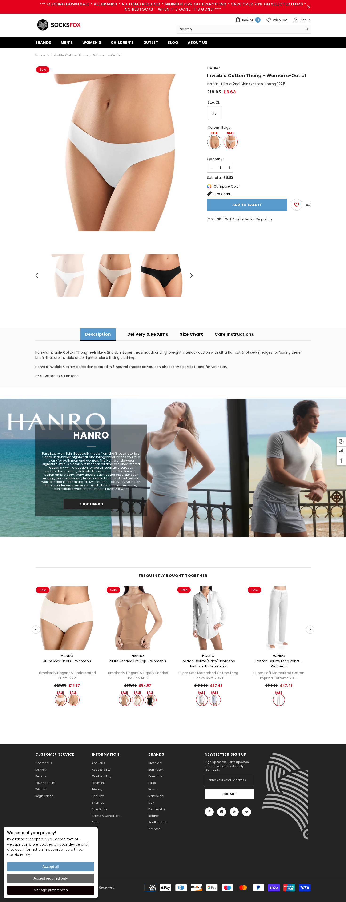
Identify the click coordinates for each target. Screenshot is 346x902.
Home (40, 55)
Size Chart (222, 194)
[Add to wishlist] (296, 205)
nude (74, 700)
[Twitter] (246, 811)
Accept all (50, 867)
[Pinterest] (234, 811)
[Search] (244, 29)
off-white (61, 700)
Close (309, 7)
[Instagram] (221, 811)
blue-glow (215, 700)
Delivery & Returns (147, 334)
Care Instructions (234, 334)
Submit (229, 794)
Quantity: (215, 159)
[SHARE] (306, 205)
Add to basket (247, 204)
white (202, 700)
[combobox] (240, 29)
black (151, 700)
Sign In (305, 20)
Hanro (213, 68)
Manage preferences (50, 890)
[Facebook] (209, 811)
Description (98, 334)
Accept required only (50, 878)
